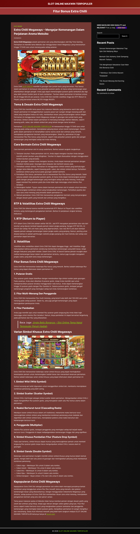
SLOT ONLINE (18, 26)
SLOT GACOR (27, 86)
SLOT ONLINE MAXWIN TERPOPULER (37, 126)
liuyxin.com (50, 514)
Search (99, 33)
